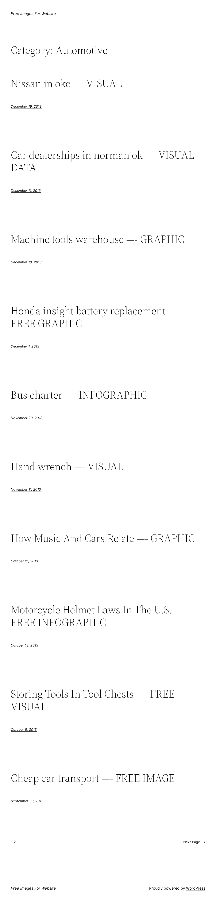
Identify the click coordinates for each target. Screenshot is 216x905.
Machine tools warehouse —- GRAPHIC (97, 239)
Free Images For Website (33, 13)
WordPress (195, 888)
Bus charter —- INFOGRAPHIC (79, 394)
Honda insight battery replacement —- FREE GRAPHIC (95, 317)
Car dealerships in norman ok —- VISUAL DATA (102, 161)
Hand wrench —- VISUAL (67, 466)
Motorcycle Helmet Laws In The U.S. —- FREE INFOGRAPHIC (98, 616)
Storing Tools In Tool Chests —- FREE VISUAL (93, 700)
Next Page (194, 842)
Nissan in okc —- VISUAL (66, 83)
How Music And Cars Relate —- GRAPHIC (103, 538)
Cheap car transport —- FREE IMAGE (93, 778)
